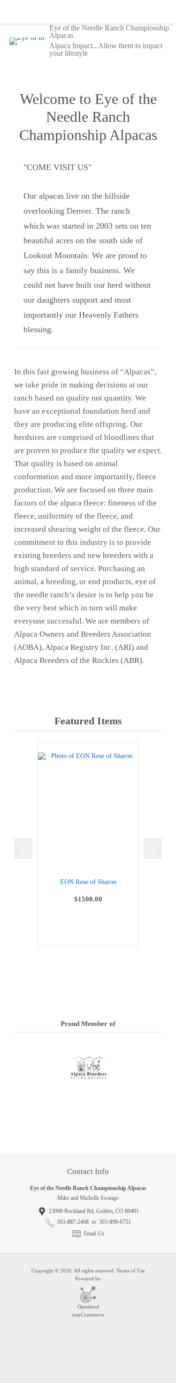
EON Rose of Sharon (88, 881)
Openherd (88, 1306)
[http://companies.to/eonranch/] (88, 1130)
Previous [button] (23, 848)
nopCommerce (88, 1314)
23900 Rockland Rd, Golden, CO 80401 (94, 1211)
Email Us (94, 1233)
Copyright (42, 1270)
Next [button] (153, 848)
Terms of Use (130, 1270)
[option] (88, 844)
